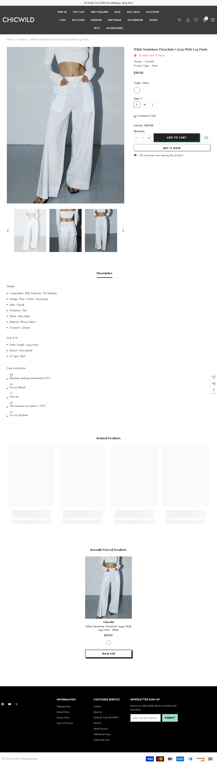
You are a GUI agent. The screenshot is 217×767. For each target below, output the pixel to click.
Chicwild (149, 61)
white (108, 642)
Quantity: (139, 131)
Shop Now (127, 2)
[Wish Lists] (196, 20)
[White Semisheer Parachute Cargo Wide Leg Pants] (108, 587)
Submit (170, 718)
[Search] (179, 20)
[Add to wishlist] (206, 138)
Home (10, 39)
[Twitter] (16, 704)
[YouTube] (9, 704)
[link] (31, 516)
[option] (65, 125)
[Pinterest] (2, 704)
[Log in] (188, 20)
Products (22, 39)
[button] (7, 230)
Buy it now (172, 148)
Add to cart (176, 137)
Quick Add (108, 653)
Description (104, 273)
